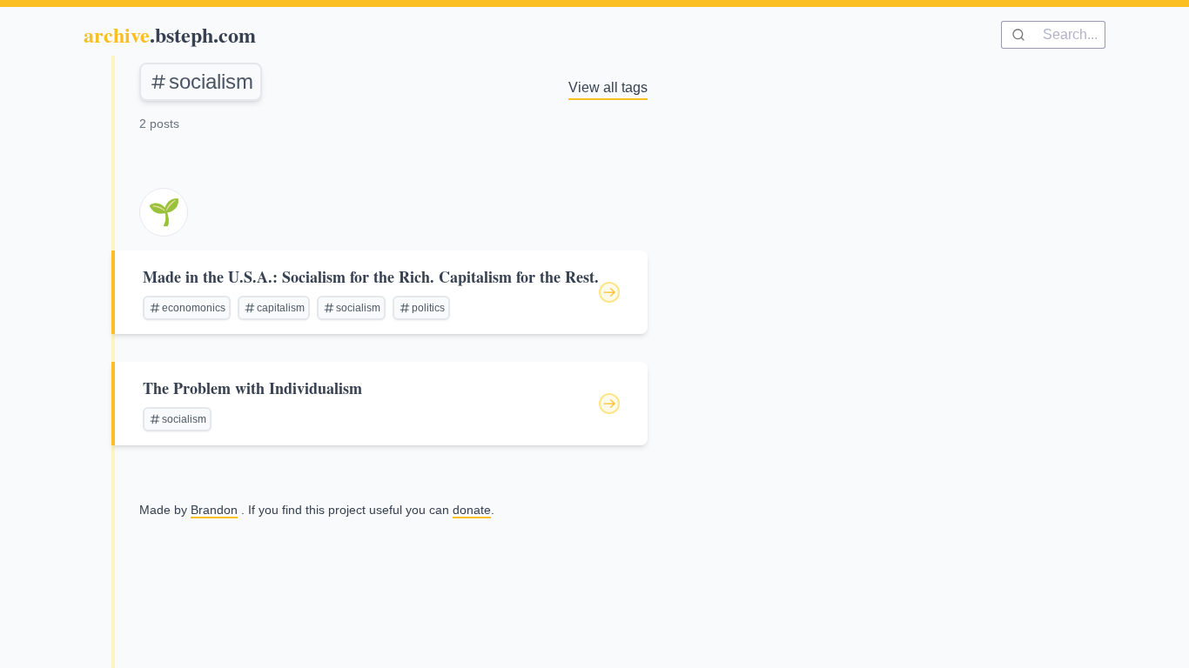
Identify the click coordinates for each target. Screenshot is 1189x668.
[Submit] (1022, 35)
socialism (211, 81)
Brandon (214, 510)
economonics (193, 308)
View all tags (608, 87)
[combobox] (1053, 35)
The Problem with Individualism (252, 388)
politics (428, 308)
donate (472, 510)
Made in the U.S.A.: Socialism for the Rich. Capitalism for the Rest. (371, 276)
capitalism (281, 308)
